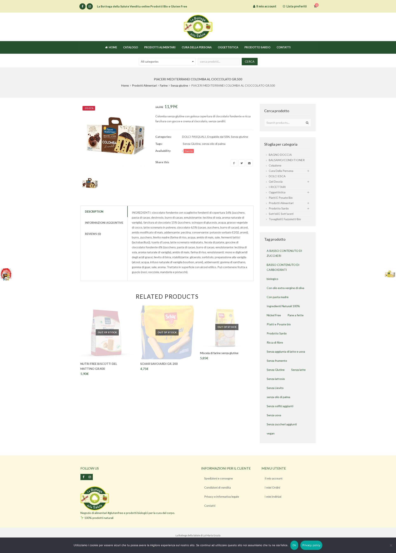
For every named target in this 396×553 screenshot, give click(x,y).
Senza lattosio (276, 379)
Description (94, 211)
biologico (272, 279)
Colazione (275, 165)
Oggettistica (277, 192)
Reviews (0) (93, 233)
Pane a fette (296, 315)
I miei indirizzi (273, 496)
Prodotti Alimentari (144, 85)
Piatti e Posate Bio (281, 197)
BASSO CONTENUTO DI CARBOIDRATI (283, 267)
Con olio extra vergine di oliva (285, 288)
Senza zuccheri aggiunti (282, 424)
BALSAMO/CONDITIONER (287, 160)
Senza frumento (277, 360)
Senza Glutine (192, 143)
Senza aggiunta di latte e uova (286, 351)
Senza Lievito (275, 388)
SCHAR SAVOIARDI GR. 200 (159, 363)
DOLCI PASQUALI (194, 136)
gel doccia (276, 181)
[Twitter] (241, 163)
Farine (164, 85)
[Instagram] (90, 6)
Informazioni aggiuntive (104, 222)
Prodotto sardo (279, 208)
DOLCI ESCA (277, 176)
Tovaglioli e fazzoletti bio (285, 219)
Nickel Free (274, 315)
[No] (391, 545)
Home (125, 85)
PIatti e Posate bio (279, 324)
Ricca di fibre (275, 342)
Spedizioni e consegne (218, 478)
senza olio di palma (213, 143)
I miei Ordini (272, 487)
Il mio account (274, 478)
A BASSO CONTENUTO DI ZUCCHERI (284, 253)
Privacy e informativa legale (221, 496)
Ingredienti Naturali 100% (283, 306)
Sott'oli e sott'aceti (281, 213)
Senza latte (298, 369)
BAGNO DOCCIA (280, 154)
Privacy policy (311, 545)
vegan (271, 433)
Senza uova (274, 415)
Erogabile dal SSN (218, 136)
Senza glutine (179, 85)
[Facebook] (82, 6)
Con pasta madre (278, 297)
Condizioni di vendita (217, 487)
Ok (294, 545)
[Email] (249, 163)
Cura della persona (281, 170)
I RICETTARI (277, 187)
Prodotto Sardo (277, 333)
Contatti (209, 505)
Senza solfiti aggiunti (280, 406)
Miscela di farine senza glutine (219, 353)
